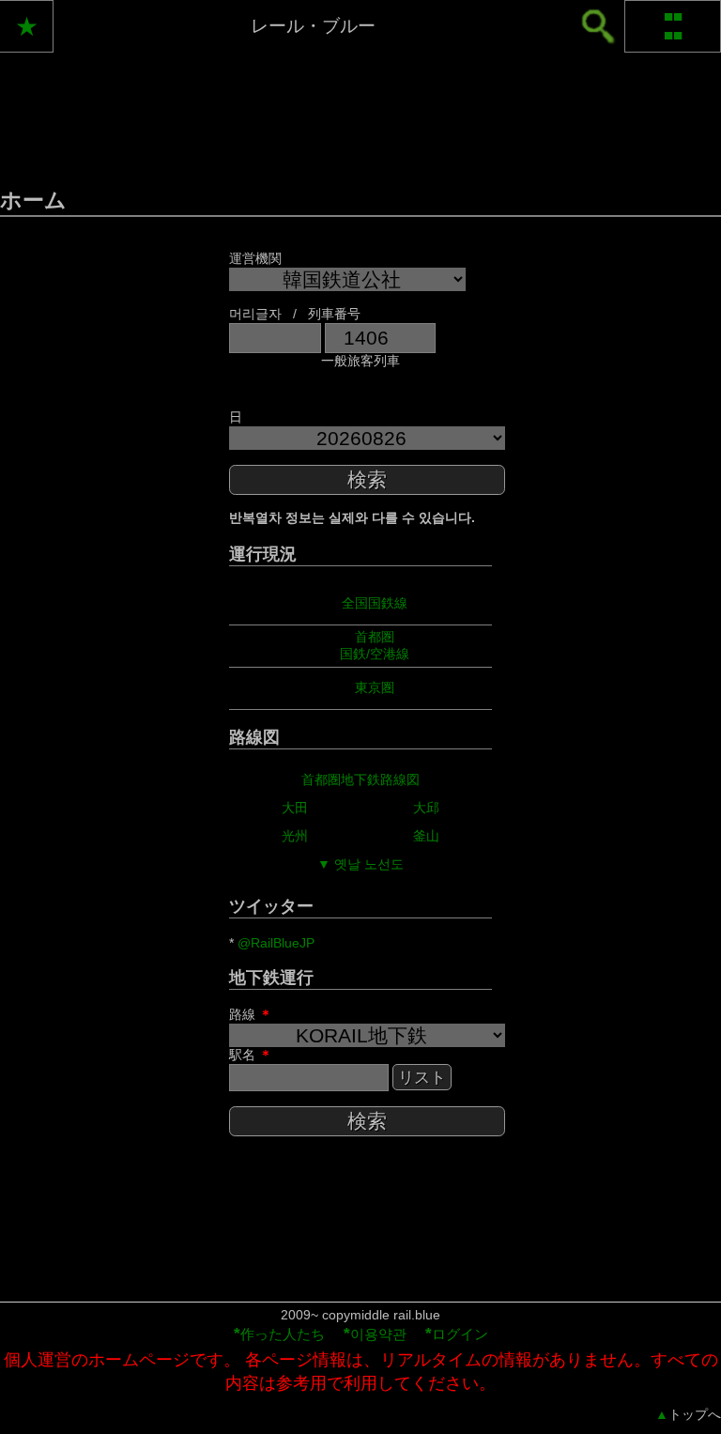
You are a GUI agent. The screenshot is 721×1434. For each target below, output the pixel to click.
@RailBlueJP (276, 942)
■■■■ (673, 26)
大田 (295, 807)
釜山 (426, 835)
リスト (422, 1078)
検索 (367, 479)
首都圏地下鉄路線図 (360, 779)
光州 (295, 835)
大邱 (426, 807)
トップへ (688, 1414)
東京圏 (374, 687)
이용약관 (375, 1334)
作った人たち (279, 1334)
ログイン (456, 1334)
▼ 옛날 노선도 (360, 863)
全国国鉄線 (374, 602)
